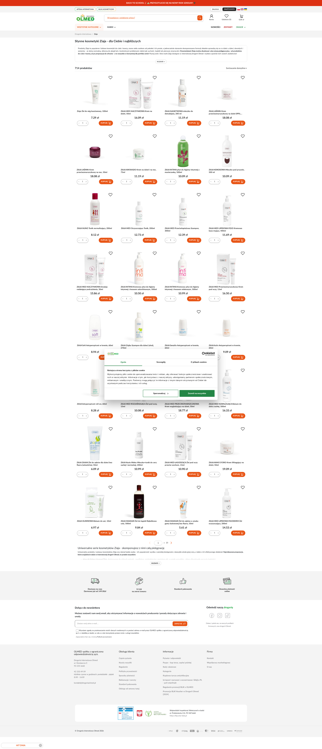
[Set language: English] (242, 9)
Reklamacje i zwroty (127, 680)
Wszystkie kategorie (88, 27)
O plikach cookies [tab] (199, 362)
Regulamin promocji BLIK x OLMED (178, 687)
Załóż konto (229, 9)
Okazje (239, 27)
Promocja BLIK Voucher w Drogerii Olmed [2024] (181, 693)
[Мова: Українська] (245, 9)
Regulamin (123, 667)
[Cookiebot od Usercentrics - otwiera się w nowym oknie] (204, 354)
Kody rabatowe (169, 667)
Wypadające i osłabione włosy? (121, 18)
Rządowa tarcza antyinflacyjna (176, 676)
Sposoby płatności (127, 676)
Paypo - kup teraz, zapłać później (177, 663)
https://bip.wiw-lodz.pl (178, 716)
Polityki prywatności (104, 637)
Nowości (215, 27)
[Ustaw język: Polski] (238, 9)
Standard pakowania (127, 684)
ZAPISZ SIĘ (178, 623)
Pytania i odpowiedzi (172, 658)
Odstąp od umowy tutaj (129, 689)
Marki (110, 27)
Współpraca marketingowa (218, 663)
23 (167, 543)
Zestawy (228, 27)
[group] (161, 3)
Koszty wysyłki (125, 663)
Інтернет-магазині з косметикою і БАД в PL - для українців (182, 681)
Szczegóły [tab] (161, 362)
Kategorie (167, 671)
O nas (209, 667)
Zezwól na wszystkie (197, 393)
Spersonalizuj (159, 393)
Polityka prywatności (128, 671)
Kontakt (210, 658)
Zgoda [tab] (123, 362)
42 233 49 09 (80, 672)
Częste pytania (125, 658)
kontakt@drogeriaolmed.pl (85, 683)
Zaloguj (215, 9)
